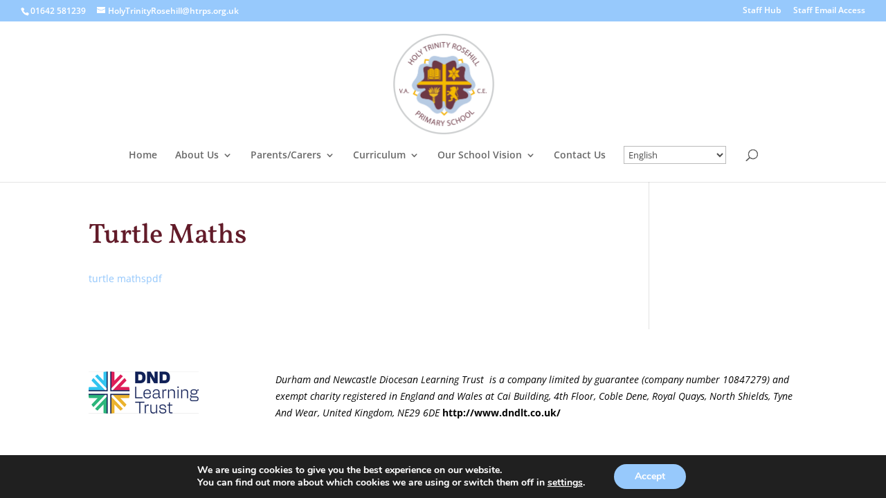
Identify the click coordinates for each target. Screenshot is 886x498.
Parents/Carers (286, 155)
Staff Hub (762, 11)
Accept (650, 476)
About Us (197, 155)
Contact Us (580, 155)
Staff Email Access (829, 11)
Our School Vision (479, 155)
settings (565, 483)
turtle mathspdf (125, 278)
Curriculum (379, 155)
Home (143, 155)
